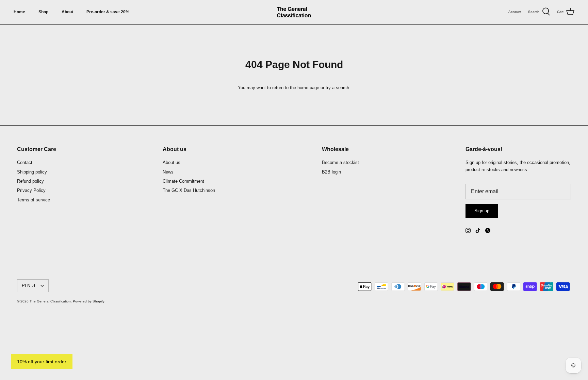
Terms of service (33, 199)
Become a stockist (340, 162)
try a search (337, 87)
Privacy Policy (31, 190)
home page (308, 87)
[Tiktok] (477, 230)
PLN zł (28, 285)
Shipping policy (32, 172)
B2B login (331, 172)
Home (19, 12)
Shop (43, 12)
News (168, 172)
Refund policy (30, 181)
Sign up (481, 210)
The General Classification (50, 301)
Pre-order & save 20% (107, 12)
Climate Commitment (183, 181)
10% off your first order (41, 361)
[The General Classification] (294, 12)
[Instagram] (468, 230)
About (67, 12)
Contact (24, 162)
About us (171, 162)
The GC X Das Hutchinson (189, 190)
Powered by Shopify (88, 301)
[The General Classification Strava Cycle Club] (487, 230)
